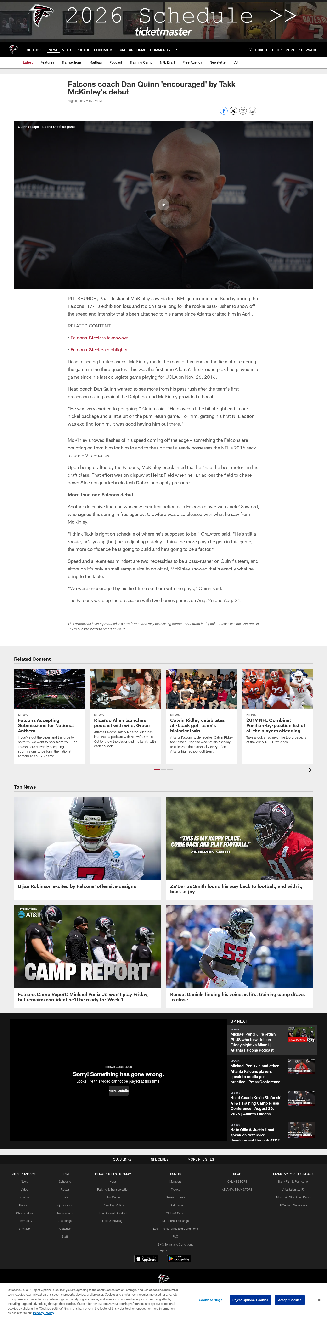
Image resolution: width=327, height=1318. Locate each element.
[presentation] (311, 770)
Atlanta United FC (293, 1189)
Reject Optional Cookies (250, 1300)
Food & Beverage (113, 1220)
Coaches (65, 1228)
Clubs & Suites (175, 1213)
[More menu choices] (176, 49)
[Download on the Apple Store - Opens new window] (146, 1259)
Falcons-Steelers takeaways (99, 337)
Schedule (65, 1181)
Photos (24, 1197)
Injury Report (65, 1205)
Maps (113, 1181)
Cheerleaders (24, 1213)
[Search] (251, 49)
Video (24, 1189)
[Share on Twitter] (233, 113)
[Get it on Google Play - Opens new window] (179, 1261)
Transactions (65, 1213)
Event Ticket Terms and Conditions (175, 1228)
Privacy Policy (43, 1313)
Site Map (24, 1228)
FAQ (175, 1236)
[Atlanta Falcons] (163, 1281)
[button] (163, 204)
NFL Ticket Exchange (175, 1220)
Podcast (24, 1205)
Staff (65, 1236)
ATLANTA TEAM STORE (237, 1189)
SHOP (237, 1173)
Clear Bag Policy (113, 1205)
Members (175, 1181)
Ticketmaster (175, 1205)
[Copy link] (252, 111)
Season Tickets (175, 1197)
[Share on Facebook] (224, 113)
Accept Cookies (289, 1300)
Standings (65, 1220)
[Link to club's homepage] (13, 49)
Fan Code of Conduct (113, 1213)
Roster (65, 1189)
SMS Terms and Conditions (175, 1244)
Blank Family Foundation (294, 1181)
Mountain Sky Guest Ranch (293, 1197)
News (24, 1181)
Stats (65, 1197)
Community (24, 1220)
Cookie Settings (210, 1300)
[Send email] (243, 113)
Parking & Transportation (113, 1189)
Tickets (175, 1189)
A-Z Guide (113, 1197)
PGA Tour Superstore (293, 1205)
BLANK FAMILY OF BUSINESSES (293, 1173)
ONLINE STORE (237, 1181)
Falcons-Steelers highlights (99, 349)
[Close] (319, 1300)
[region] (163, 1300)
